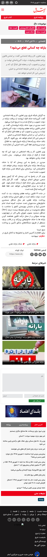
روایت (24, 514)
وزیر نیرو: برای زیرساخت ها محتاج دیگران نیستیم (27, 431)
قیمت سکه (41, 31)
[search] (3, 2)
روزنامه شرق (38, 17)
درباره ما (43, 529)
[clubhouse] (14, 519)
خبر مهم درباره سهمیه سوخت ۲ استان (32, 436)
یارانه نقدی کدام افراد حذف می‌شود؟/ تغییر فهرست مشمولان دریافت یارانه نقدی (23, 312)
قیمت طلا (13, 28)
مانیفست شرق (40, 537)
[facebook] (36, 254)
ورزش (31, 514)
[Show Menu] (2, 8)
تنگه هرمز (30, 31)
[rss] (38, 519)
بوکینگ (41, 499)
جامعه (31, 511)
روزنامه (8, 424)
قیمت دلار (41, 28)
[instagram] (33, 519)
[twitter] (40, 254)
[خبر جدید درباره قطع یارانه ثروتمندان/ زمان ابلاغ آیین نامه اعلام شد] (23, 328)
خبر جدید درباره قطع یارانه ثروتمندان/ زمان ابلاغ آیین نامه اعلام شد (25, 337)
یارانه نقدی (31, 243)
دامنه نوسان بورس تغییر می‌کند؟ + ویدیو (31, 488)
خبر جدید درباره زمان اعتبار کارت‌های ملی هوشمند (28, 449)
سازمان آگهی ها (40, 545)
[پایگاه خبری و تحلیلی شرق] (39, 10)
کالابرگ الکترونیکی (27, 28)
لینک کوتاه (19, 250)
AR (7, 2)
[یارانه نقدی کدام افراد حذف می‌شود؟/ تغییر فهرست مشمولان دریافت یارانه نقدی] (23, 303)
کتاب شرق (8, 17)
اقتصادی (41, 41)
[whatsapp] (32, 254)
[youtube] (9, 519)
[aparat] (19, 519)
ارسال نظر (36, 401)
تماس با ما (42, 525)
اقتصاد (15, 511)
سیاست (23, 511)
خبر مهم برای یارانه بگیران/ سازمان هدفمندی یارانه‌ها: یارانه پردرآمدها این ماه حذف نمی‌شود (25, 287)
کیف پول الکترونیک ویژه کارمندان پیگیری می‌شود (28, 470)
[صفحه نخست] (15, 2)
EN (11, 2)
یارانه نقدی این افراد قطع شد (32, 362)
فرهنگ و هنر (42, 514)
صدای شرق (7, 514)
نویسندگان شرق (40, 541)
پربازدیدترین (23, 424)
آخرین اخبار (38, 424)
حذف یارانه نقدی (16, 243)
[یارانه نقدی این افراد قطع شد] (23, 353)
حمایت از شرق (40, 533)
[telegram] (44, 255)
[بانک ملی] (23, 416)
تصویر (16, 514)
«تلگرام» (41, 236)
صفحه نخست (42, 511)
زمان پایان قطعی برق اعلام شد (34, 475)
